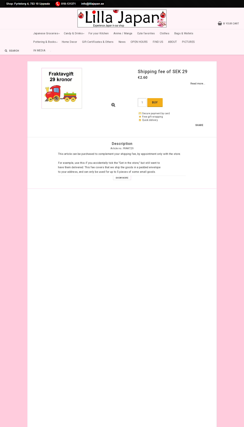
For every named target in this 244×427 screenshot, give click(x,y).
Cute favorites (146, 33)
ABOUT (172, 41)
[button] (113, 105)
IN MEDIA (39, 50)
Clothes (164, 33)
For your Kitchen (98, 33)
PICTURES (188, 41)
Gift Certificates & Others (98, 41)
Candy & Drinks (73, 33)
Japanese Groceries (45, 33)
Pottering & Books (44, 41)
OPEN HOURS (139, 41)
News (122, 41)
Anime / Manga (123, 33)
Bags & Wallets (183, 33)
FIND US (158, 41)
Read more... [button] (198, 83)
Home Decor (69, 41)
